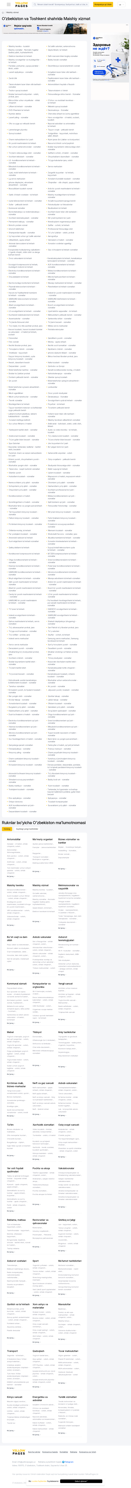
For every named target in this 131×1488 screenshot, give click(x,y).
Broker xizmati (64, 854)
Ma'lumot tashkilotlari (69, 1261)
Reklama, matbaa (16, 1220)
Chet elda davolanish (42, 1047)
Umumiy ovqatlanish (41, 1231)
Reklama (73, 1452)
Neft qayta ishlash (40, 1094)
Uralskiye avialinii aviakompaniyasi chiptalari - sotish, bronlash (18, 1367)
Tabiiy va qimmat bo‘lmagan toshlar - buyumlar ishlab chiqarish (18, 1178)
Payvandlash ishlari (15, 988)
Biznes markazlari (14, 1097)
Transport (12, 1351)
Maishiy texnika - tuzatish (43, 890)
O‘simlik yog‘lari (65, 1135)
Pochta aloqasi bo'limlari (42, 1194)
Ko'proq (10, 876)
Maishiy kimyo (64, 1321)
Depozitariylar (63, 858)
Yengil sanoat (65, 983)
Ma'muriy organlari (43, 839)
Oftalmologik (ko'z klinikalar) (44, 1040)
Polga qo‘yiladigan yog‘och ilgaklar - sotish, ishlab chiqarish (17, 1053)
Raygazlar (37, 853)
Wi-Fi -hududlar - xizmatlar (69, 951)
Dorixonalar (38, 1037)
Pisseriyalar (38, 1235)
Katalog (7, 829)
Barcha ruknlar (34, 1452)
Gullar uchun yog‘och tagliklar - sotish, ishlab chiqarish (16, 1068)
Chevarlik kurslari (14, 1139)
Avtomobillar (14, 839)
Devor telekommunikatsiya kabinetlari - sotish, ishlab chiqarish (43, 999)
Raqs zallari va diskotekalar (18, 945)
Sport (36, 1261)
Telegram (69, 1462)
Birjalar (61, 847)
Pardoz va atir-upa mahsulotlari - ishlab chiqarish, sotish (66, 1314)
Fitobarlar (48, 1235)
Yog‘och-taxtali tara (41, 1355)
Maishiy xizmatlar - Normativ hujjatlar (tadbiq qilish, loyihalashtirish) (44, 901)
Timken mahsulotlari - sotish (44, 968)
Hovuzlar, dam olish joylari (18, 955)
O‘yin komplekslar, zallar (17, 952)
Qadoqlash (38, 1351)
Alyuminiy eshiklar (14, 1327)
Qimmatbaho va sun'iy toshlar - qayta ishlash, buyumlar (16, 1192)
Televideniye (12, 1265)
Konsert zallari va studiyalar (18, 948)
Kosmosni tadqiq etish (67, 1049)
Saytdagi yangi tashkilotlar (27, 829)
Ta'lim (10, 1124)
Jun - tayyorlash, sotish (68, 1224)
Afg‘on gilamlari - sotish (68, 1355)
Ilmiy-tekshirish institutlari (68, 1056)
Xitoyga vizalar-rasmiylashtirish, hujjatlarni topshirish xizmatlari (68, 903)
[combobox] (121, 4)
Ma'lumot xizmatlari (66, 1265)
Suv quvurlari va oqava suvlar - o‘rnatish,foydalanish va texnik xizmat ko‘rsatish (18, 994)
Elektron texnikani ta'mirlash (44, 911)
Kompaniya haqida (50, 1452)
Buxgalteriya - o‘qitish (16, 1142)
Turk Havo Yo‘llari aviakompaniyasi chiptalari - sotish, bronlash (18, 1376)
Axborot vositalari (16, 1261)
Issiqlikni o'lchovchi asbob (43, 1405)
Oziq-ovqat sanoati (68, 1124)
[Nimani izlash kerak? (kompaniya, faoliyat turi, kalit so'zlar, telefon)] (35, 4)
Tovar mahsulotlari (68, 1351)
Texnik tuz (11, 1423)
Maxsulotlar (64, 1304)
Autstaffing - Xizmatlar (67, 850)
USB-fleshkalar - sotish (42, 1006)
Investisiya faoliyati (74, 847)
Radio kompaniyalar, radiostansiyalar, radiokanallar (15, 1274)
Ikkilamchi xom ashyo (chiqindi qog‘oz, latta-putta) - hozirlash (18, 1008)
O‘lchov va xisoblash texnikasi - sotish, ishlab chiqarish (42, 1410)
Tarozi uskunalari (65, 1094)
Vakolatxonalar (66, 1168)
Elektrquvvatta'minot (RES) (43, 863)
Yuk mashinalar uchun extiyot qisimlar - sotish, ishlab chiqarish (19, 870)
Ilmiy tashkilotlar (67, 1032)
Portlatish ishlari (14, 1323)
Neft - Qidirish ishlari (41, 1109)
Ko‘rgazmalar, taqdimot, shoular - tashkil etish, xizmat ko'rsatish (18, 1242)
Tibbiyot (37, 1032)
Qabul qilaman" (81, 1481)
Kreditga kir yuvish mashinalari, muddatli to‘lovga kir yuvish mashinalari (19, 904)
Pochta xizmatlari (40, 1191)
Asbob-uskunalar (42, 937)
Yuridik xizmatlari (67, 1397)
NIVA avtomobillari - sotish (69, 1368)
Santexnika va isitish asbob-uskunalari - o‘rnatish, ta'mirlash (18, 1017)
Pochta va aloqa (41, 1168)
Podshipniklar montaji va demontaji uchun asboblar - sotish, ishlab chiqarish (44, 962)
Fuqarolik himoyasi (66, 1422)
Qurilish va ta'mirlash (18, 1304)
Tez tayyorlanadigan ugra (69, 1139)
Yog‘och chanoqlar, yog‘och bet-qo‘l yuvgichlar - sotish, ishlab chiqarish (18, 1039)
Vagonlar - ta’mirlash (16, 1355)
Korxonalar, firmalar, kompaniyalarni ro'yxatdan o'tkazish (68, 1409)
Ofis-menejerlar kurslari (17, 1135)
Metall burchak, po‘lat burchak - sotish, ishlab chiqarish (16, 1311)
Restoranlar (38, 1228)
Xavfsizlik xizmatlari (43, 1124)
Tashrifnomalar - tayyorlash (18, 1230)
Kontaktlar (64, 1452)
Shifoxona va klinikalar (42, 1044)
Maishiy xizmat (40, 885)
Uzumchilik (63, 1240)
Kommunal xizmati (17, 983)
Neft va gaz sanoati (43, 1083)
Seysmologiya (64, 1052)
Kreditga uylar (13, 1106)
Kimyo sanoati (14, 1397)
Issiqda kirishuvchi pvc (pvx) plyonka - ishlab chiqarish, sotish (44, 1373)
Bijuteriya (62, 1309)
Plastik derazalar (13, 1330)
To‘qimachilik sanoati (66, 1012)
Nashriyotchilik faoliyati (16, 1281)
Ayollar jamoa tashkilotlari (43, 844)
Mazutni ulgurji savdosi (16, 1401)
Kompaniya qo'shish (103, 4)
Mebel (10, 1032)
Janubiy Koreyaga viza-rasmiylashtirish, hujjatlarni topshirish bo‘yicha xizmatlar (70, 895)
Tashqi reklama (13, 1248)
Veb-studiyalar (64, 960)
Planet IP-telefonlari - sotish (69, 1359)
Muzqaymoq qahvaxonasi (43, 1238)
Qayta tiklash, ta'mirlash (43, 908)
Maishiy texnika (15, 885)
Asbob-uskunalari (67, 1083)
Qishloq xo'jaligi (66, 1220)
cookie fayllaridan (39, 1481)
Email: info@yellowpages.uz (24, 1462)
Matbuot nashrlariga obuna (18, 1269)
